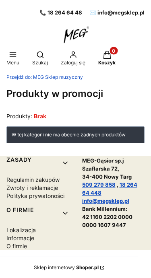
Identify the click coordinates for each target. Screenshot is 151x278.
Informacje (20, 238)
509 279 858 (99, 184)
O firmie (16, 246)
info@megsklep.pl (121, 12)
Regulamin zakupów (33, 179)
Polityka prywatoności (35, 195)
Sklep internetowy (66, 267)
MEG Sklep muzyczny (44, 77)
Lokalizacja (21, 230)
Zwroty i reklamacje (32, 187)
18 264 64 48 (65, 12)
